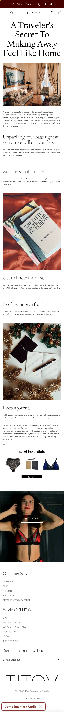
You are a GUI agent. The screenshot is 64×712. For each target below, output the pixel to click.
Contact (8, 581)
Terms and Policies (32, 698)
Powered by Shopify (39, 691)
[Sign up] (57, 659)
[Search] (12, 12)
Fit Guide (8, 591)
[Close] (40, 706)
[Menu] (4, 12)
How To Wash (10, 631)
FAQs (5, 586)
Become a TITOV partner (17, 600)
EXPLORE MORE (32, 518)
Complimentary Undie (21, 706)
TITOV (26, 691)
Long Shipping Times (14, 627)
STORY (6, 617)
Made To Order (11, 622)
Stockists (8, 595)
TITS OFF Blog (10, 641)
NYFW (6, 636)
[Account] (52, 12)
